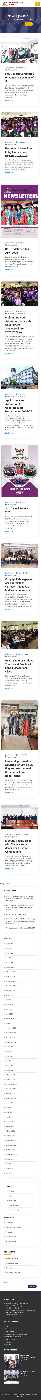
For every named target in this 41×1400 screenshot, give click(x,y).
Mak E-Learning (10, 1339)
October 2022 (10, 1150)
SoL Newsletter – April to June (16, 914)
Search (6, 1283)
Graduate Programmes (13, 1272)
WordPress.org (14, 1210)
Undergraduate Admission (14, 1268)
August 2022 (10, 1159)
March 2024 (10, 1070)
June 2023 (9, 1112)
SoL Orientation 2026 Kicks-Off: (27, 1372)
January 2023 (10, 1136)
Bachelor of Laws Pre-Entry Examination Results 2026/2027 (18, 152)
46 (8, 884)
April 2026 (9, 962)
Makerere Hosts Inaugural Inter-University (28, 1356)
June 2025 (9, 1005)
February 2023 (11, 1131)
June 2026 (9, 953)
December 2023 (11, 1084)
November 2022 (11, 1145)
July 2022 (9, 1164)
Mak (7, 1326)
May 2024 (9, 1061)
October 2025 (10, 990)
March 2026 (10, 967)
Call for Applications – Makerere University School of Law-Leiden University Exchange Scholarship (20, 921)
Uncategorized (12, 70)
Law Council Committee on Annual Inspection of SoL (19, 77)
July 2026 (9, 948)
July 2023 (9, 1108)
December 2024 (11, 1028)
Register (11, 1191)
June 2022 (9, 1168)
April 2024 (9, 1065)
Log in (11, 1196)
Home (11, 19)
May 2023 (9, 1117)
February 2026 (11, 972)
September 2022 (11, 1154)
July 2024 (9, 1051)
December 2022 (11, 1140)
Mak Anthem (10, 1331)
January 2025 (10, 1023)
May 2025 (9, 1009)
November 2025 (11, 986)
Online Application (12, 1258)
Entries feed (13, 1200)
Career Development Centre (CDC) (16, 1334)
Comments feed (14, 1205)
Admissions (11, 314)
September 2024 (11, 1042)
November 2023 (11, 1089)
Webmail (8, 1342)
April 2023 (9, 1122)
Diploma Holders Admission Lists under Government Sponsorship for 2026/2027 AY (18, 325)
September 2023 (11, 1098)
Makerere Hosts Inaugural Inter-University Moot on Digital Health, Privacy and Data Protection (20, 898)
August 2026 (10, 944)
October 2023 (10, 1093)
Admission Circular (12, 1263)
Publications (10, 1232)
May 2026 (9, 958)
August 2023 (10, 1103)
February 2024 (11, 1075)
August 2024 (10, 1047)
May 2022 (9, 1173)
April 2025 (9, 1014)
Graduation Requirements (14, 1337)
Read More (9, 100)
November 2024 (11, 1033)
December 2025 (11, 981)
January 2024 (10, 1079)
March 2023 (10, 1126)
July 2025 (9, 1000)
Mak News (9, 1345)
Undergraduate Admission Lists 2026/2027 (20, 928)
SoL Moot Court (11, 1237)
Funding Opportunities (13, 1227)
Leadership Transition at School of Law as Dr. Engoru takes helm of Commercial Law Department (19, 768)
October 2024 (10, 1037)
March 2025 (10, 1019)
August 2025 (10, 995)
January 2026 (10, 976)
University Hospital (11, 1329)
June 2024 (9, 1056)
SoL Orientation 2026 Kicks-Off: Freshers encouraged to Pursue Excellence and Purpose (20, 907)
